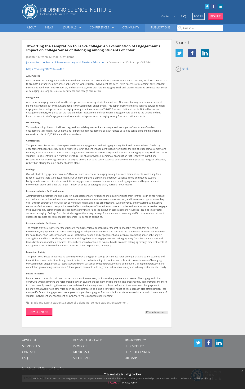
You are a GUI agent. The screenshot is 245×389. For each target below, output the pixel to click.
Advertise (29, 340)
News (49, 27)
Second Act (82, 358)
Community (130, 27)
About (31, 27)
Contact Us (168, 16)
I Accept (113, 382)
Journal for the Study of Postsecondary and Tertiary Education (65, 62)
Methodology (33, 123)
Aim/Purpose (33, 76)
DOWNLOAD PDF (39, 311)
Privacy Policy (135, 340)
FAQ (183, 16)
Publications (160, 27)
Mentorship (82, 352)
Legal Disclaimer (137, 352)
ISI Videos (80, 346)
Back (185, 69)
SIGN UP (215, 16)
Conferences (100, 27)
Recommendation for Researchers (44, 223)
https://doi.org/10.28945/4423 (45, 69)
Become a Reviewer (87, 340)
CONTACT (28, 352)
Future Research (35, 274)
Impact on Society (35, 252)
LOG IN (198, 16)
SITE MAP (130, 358)
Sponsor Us (31, 346)
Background (32, 98)
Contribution (33, 141)
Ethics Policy (134, 346)
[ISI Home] (80, 11)
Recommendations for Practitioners (45, 191)
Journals (70, 27)
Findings (30, 170)
